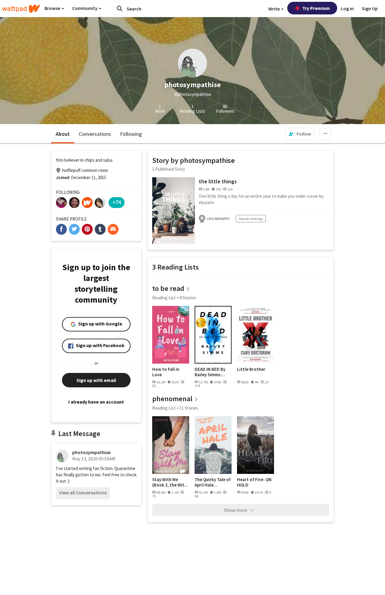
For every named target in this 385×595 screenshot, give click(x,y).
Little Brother (251, 369)
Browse (53, 8)
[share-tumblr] (100, 229)
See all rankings (251, 218)
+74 (116, 202)
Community (85, 8)
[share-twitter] (74, 229)
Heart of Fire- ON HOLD (254, 482)
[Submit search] (119, 8)
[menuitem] (300, 134)
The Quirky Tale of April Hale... (213, 482)
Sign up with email (96, 380)
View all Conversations (83, 493)
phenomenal (172, 398)
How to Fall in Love (165, 372)
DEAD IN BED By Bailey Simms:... (210, 372)
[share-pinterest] (87, 229)
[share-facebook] (61, 229)
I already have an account (96, 402)
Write (274, 9)
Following (131, 133)
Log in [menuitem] (347, 8)
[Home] (21, 9)
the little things (218, 181)
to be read (168, 288)
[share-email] (113, 229)
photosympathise (91, 452)
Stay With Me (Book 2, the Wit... (170, 482)
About (63, 133)
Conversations (95, 133)
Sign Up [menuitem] (370, 8)
